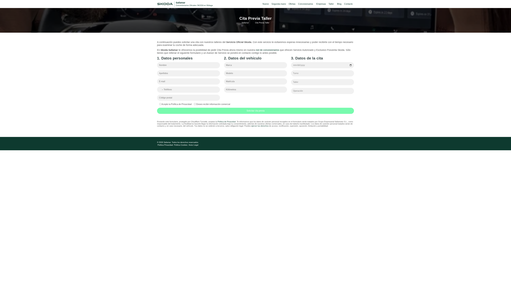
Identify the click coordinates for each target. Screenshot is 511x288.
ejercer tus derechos (260, 126)
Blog (339, 4)
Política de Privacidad (227, 122)
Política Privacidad (165, 145)
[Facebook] (349, 142)
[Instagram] (352, 142)
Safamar (245, 23)
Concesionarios (305, 4)
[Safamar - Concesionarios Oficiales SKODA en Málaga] (165, 4)
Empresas (321, 4)
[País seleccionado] (160, 90)
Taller (331, 4)
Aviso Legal (193, 145)
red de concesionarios (267, 50)
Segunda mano (278, 4)
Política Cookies (180, 145)
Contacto (348, 4)
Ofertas (292, 4)
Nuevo (266, 4)
